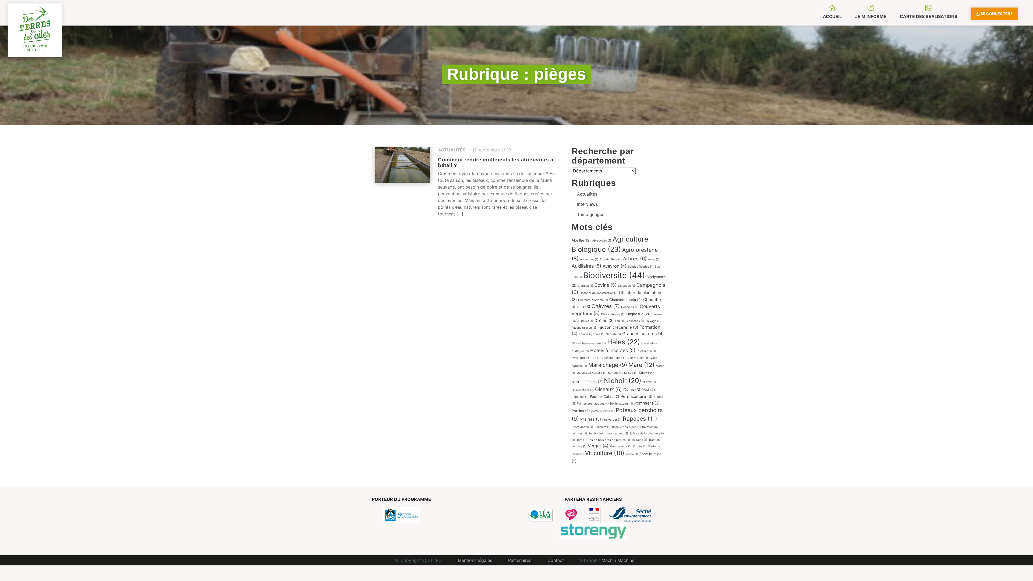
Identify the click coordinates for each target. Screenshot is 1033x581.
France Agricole (591, 334)
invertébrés (582, 358)
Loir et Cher (638, 358)
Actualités (451, 150)
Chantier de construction (599, 293)
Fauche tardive (584, 328)
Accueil (832, 16)
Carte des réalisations (928, 16)
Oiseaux (608, 389)
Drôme (604, 320)
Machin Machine (618, 560)
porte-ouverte (602, 411)
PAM (648, 390)
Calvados (626, 286)
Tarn (581, 440)
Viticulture (604, 453)
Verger (598, 445)
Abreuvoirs (601, 240)
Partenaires (519, 560)
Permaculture (636, 396)
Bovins (606, 285)
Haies (623, 342)
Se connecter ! (996, 13)
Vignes (640, 446)
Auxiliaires (586, 266)
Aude (653, 259)
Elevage (653, 321)
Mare (641, 364)
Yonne (632, 454)
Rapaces (640, 418)
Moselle (615, 373)
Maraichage (607, 365)
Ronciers (603, 427)
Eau (619, 321)
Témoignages (590, 214)
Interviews (587, 204)
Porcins (581, 411)
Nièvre (649, 382)
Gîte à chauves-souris (589, 343)
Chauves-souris (625, 299)
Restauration (582, 427)
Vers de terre (621, 446)
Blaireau (585, 286)
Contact (555, 560)
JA (597, 358)
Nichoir (622, 381)
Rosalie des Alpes (626, 427)
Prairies (590, 419)
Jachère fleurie (614, 358)
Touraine (639, 440)
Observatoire (583, 390)
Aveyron (615, 266)
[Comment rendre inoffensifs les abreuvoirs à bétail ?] (402, 164)
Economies (634, 321)
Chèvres (606, 306)
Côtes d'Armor (612, 314)
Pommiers (647, 403)
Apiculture (589, 259)
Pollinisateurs (621, 403)
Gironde (613, 334)
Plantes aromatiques (592, 403)
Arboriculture (611, 259)
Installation (646, 351)
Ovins (631, 389)
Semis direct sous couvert (608, 433)
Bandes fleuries (640, 266)
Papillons (580, 397)
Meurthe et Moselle (591, 373)
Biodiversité (614, 275)
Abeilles (581, 240)
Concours (629, 307)
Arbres (635, 258)
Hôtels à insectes (612, 350)
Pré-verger (611, 419)
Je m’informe (870, 16)
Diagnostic (637, 314)
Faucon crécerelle (617, 327)
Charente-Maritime (593, 300)
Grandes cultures (643, 333)
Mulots (631, 373)
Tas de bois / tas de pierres (609, 440)
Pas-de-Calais (604, 396)
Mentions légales (475, 560)
